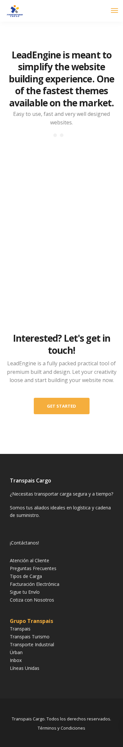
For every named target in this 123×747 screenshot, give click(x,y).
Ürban (16, 652)
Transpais (20, 629)
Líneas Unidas (24, 668)
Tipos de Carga (26, 576)
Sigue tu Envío (25, 592)
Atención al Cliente (29, 560)
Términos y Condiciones (61, 728)
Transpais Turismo (30, 636)
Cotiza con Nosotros (32, 600)
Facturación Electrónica (34, 584)
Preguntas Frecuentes (33, 568)
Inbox (16, 660)
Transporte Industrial (32, 644)
